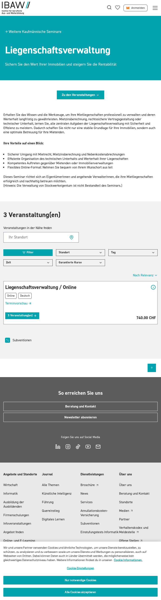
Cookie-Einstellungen (80, 568)
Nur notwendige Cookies (80, 580)
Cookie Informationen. (128, 560)
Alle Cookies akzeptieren (80, 592)
